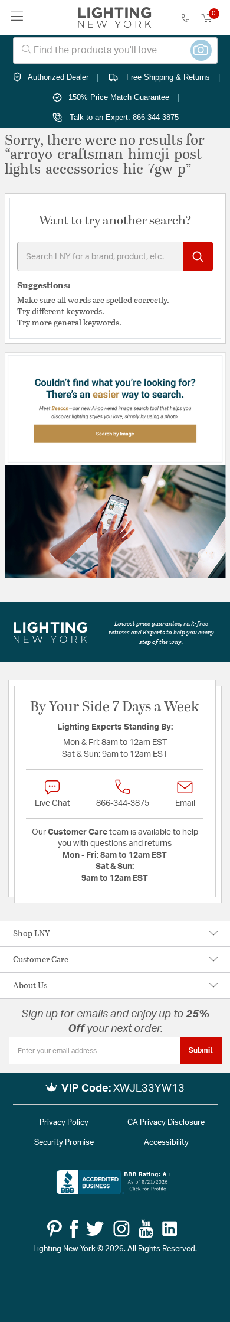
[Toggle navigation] (17, 17)
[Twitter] (95, 1229)
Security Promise (64, 1143)
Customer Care (40, 959)
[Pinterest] (55, 1229)
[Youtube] (146, 1229)
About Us (30, 985)
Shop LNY (31, 933)
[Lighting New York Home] (115, 18)
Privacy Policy (64, 1122)
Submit (201, 1050)
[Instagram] (121, 1229)
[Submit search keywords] (198, 256)
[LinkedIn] (169, 1229)
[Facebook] (74, 1229)
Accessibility (166, 1143)
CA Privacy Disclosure (166, 1122)
